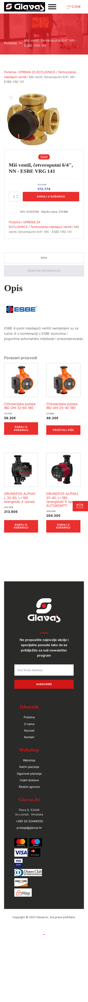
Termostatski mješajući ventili (50, 227)
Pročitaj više (63, 430)
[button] (73, 7)
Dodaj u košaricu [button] (21, 428)
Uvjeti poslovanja (44, 929)
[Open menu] (52, 6)
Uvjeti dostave (29, 780)
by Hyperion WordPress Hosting (44, 921)
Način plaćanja (29, 767)
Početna (10, 43)
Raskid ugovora (29, 786)
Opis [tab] (44, 257)
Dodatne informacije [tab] (44, 270)
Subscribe (44, 684)
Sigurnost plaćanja (29, 773)
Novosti (29, 730)
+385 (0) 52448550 (29, 821)
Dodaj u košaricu (51, 196)
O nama (29, 724)
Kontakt (29, 737)
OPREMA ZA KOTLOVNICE (36, 72)
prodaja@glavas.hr (29, 827)
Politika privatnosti (44, 939)
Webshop (29, 760)
